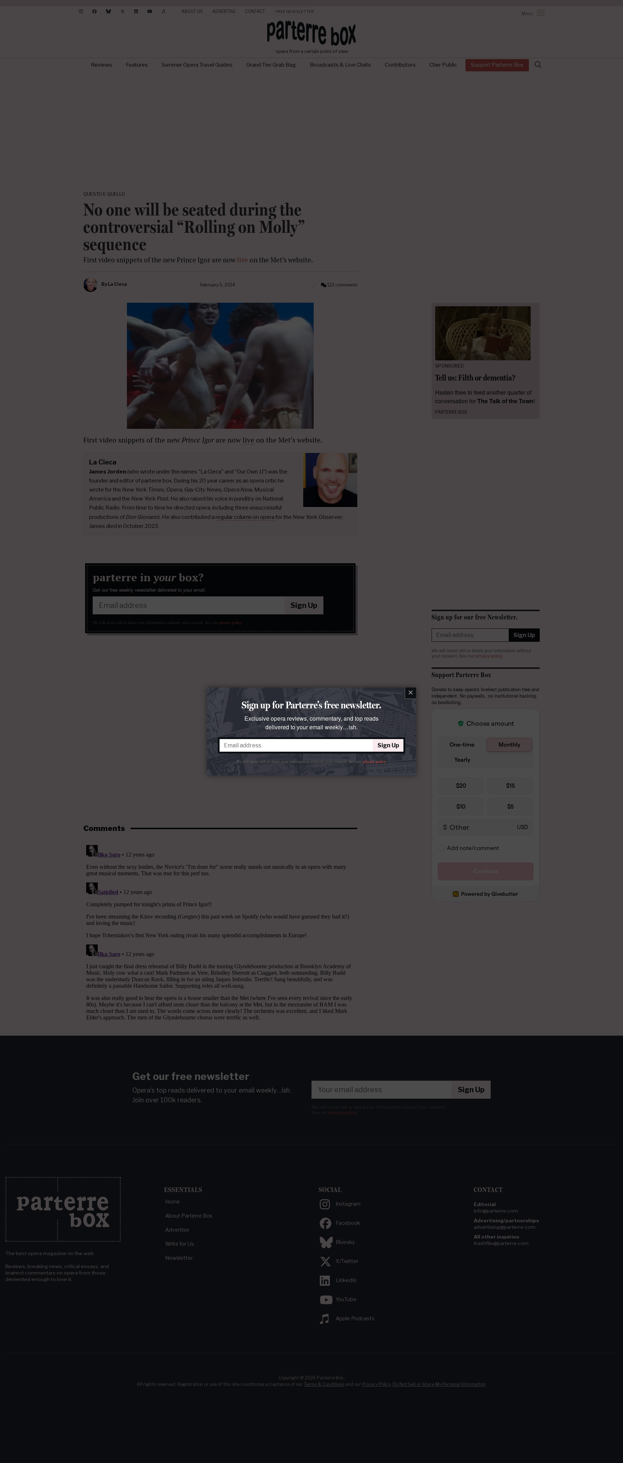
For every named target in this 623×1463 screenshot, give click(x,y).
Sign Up (388, 745)
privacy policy (374, 761)
